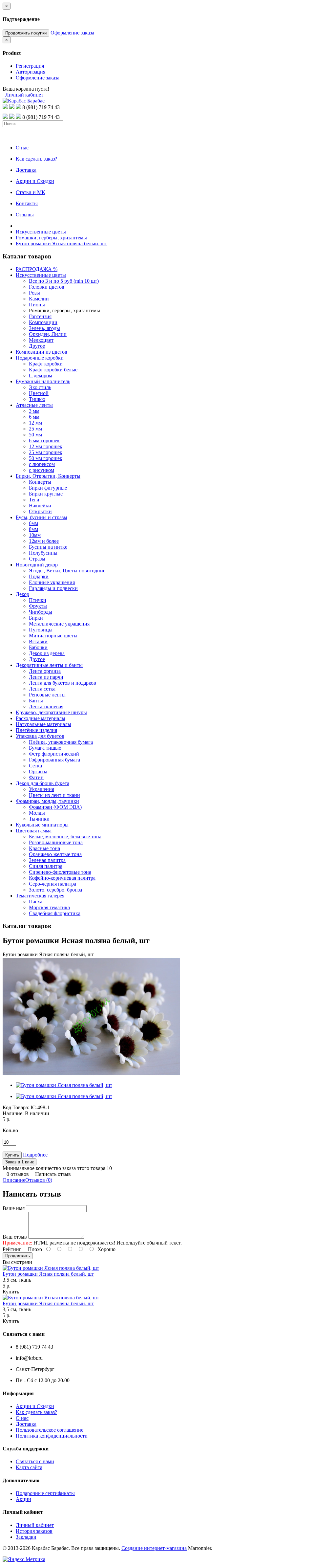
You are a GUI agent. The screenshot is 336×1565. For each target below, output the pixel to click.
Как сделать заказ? (36, 1412)
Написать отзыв (53, 1174)
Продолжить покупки (26, 33)
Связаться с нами (35, 1461)
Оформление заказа (72, 32)
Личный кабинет (24, 95)
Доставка (26, 1424)
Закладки (26, 1537)
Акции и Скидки (35, 1406)
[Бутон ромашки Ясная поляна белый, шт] (91, 1074)
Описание (14, 1180)
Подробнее (35, 1154)
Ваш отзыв (15, 1237)
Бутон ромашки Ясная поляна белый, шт (61, 243)
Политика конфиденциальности (52, 1436)
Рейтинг (12, 1249)
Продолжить (17, 1255)
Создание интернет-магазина (154, 1548)
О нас (22, 1418)
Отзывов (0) (38, 1180)
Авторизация (30, 72)
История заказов (34, 1531)
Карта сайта (29, 1467)
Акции (23, 1499)
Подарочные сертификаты (45, 1493)
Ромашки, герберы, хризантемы (51, 237)
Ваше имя (14, 1208)
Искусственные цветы (41, 231)
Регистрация (30, 66)
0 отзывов (18, 1174)
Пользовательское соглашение (49, 1430)
